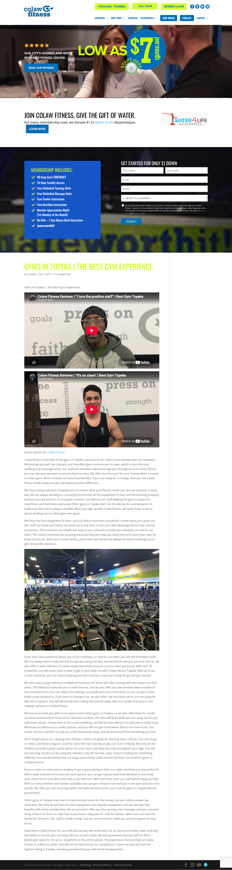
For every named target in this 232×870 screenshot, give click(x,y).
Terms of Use (138, 213)
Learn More (37, 129)
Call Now (145, 6)
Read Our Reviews (41, 67)
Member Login (174, 6)
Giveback (133, 18)
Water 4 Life (104, 122)
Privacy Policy (102, 865)
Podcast (186, 18)
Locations (99, 18)
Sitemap (85, 865)
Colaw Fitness (56, 452)
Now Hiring (169, 18)
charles (32, 274)
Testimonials (147, 18)
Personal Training (112, 6)
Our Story (116, 18)
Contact (201, 18)
